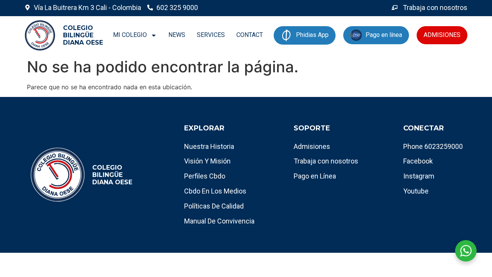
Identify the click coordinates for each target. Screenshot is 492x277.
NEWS (176, 34)
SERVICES (211, 34)
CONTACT (249, 34)
